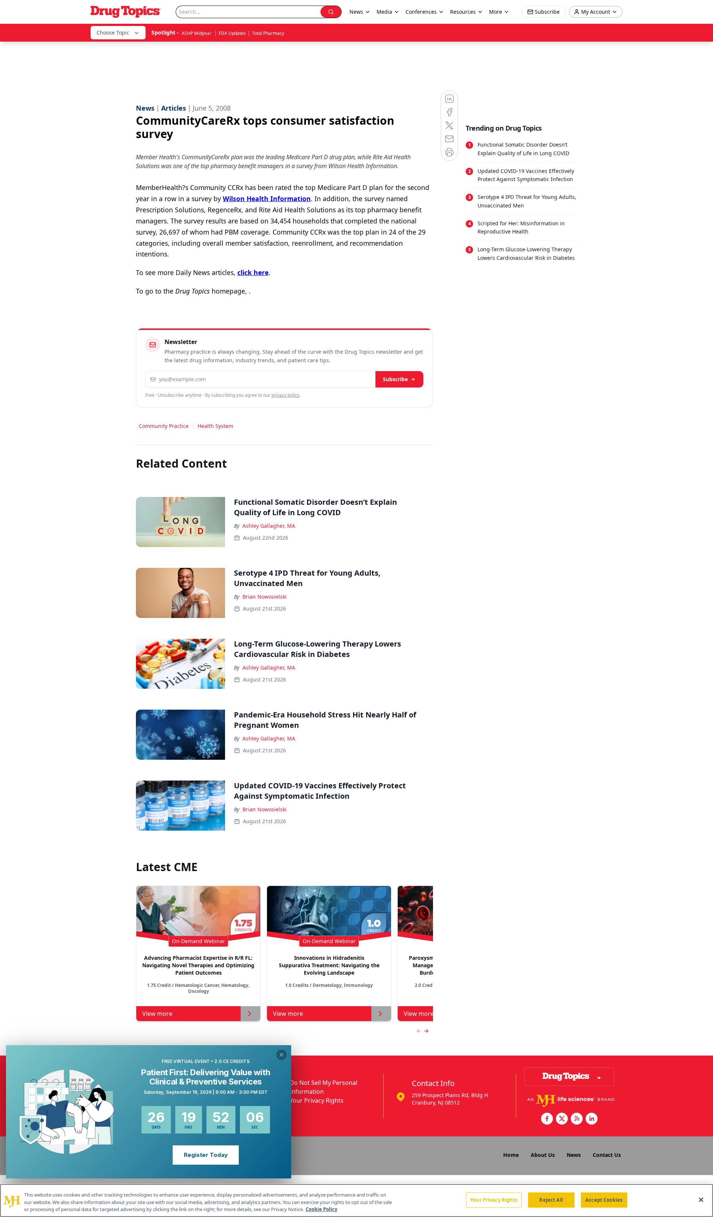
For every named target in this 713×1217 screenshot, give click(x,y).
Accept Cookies (603, 1199)
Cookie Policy (321, 1209)
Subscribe (395, 379)
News (574, 1154)
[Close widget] (281, 1055)
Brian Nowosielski (264, 596)
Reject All (551, 1199)
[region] (356, 1200)
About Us (543, 1154)
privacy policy (285, 395)
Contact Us (607, 1154)
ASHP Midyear (197, 33)
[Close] (701, 1199)
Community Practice (164, 425)
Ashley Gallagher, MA (268, 525)
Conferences (421, 11)
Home (511, 1154)
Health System (215, 425)
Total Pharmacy (268, 33)
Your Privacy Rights (317, 1100)
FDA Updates (232, 33)
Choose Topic (113, 32)
